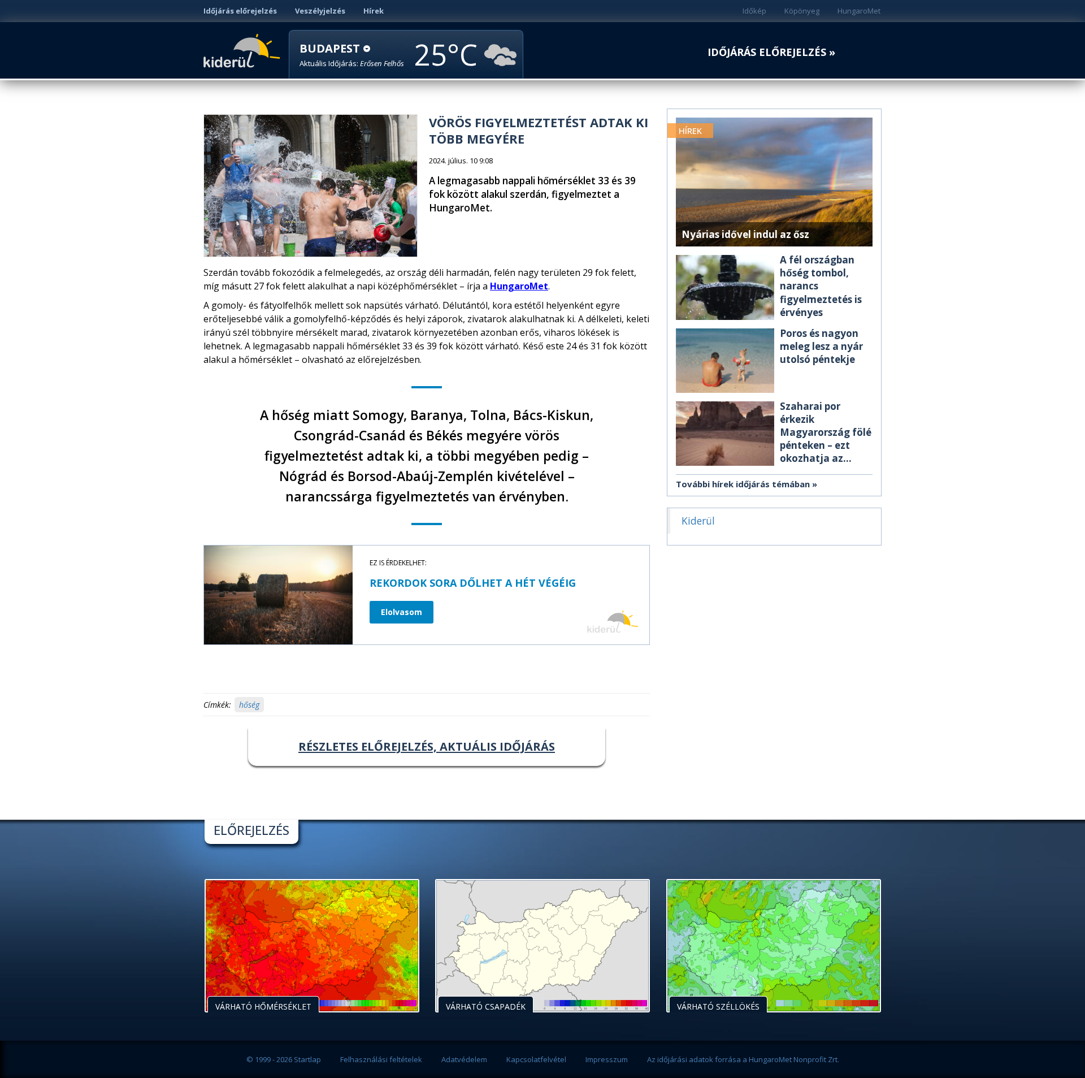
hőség (249, 704)
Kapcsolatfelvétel (536, 1059)
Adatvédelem (464, 1059)
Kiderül (243, 50)
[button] (351, 55)
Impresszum (606, 1059)
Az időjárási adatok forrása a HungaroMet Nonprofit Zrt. (743, 1059)
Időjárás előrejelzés (240, 11)
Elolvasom (401, 612)
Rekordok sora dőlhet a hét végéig (473, 583)
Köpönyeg (801, 11)
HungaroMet (858, 11)
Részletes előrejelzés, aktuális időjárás (426, 746)
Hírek (373, 11)
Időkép (754, 11)
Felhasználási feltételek (381, 1059)
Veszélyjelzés (320, 11)
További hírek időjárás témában (743, 484)
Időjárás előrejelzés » (771, 52)
